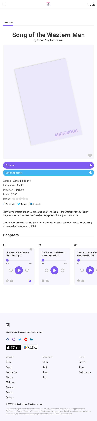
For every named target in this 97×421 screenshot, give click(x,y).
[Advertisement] (48, 15)
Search (9, 367)
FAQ (45, 367)
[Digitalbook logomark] (8, 325)
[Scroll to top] (90, 414)
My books (10, 382)
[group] (19, 267)
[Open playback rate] (7, 280)
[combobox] (89, 4)
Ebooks (9, 377)
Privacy (82, 362)
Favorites (10, 387)
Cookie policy (85, 372)
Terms (81, 367)
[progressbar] (18, 260)
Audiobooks (11, 372)
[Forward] (27, 270)
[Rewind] (11, 270)
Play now (10, 165)
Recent (9, 392)
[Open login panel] (93, 4)
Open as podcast (14, 172)
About (45, 362)
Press (46, 372)
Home (8, 362)
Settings (10, 397)
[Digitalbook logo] (48, 4)
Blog (45, 377)
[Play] (19, 270)
